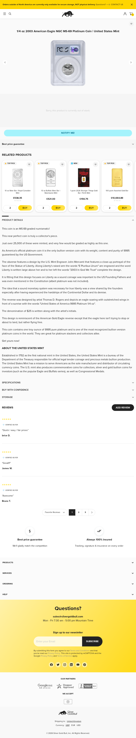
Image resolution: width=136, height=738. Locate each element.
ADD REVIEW (123, 407)
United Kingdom (74, 721)
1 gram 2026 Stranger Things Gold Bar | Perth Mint (84, 192)
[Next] (131, 62)
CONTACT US (117, 4)
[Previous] (5, 62)
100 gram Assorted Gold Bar (117, 191)
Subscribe (92, 641)
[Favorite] (131, 23)
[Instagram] (64, 664)
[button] (68, 144)
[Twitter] (58, 664)
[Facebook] (51, 664)
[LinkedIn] (71, 664)
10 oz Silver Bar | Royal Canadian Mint (18, 192)
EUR (73, 725)
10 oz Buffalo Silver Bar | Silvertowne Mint (50, 192)
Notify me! (68, 133)
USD (78, 725)
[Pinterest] (84, 664)
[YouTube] (78, 664)
